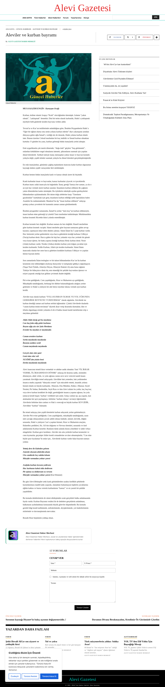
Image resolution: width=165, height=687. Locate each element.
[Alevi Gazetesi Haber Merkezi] (15, 535)
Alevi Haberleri (130, 637)
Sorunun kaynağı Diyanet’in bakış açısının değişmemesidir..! (36, 619)
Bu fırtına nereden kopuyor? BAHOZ (119, 107)
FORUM (8, 637)
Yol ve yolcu (51, 641)
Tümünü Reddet (30, 676)
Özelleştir (15, 676)
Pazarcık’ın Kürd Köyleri (113, 100)
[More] (156, 37)
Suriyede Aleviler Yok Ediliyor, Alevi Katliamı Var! (124, 93)
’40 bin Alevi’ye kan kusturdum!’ (117, 64)
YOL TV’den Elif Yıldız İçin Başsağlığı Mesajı (138, 643)
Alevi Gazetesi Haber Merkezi (21, 41)
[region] (33, 665)
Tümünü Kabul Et (49, 676)
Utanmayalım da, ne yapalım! (115, 86)
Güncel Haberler (23, 29)
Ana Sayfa (10, 29)
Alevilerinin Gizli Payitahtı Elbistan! (118, 79)
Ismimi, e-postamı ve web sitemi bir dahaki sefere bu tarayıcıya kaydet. (79, 577)
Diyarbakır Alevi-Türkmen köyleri (117, 72)
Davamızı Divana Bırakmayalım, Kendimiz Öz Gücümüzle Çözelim (125, 619)
